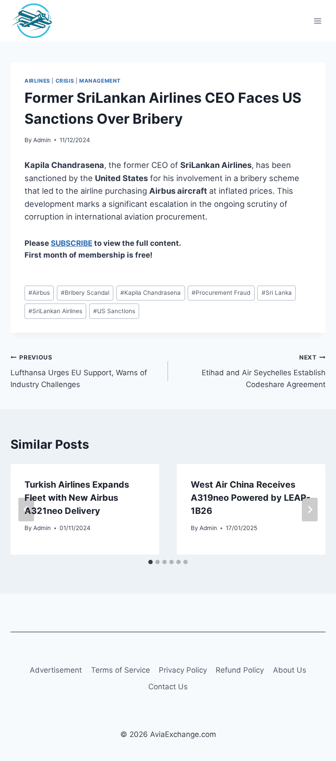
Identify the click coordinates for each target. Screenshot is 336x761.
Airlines (37, 80)
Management (100, 80)
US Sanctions (114, 310)
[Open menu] (317, 21)
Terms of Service (120, 670)
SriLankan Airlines (55, 310)
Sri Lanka (277, 292)
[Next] (310, 509)
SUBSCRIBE (71, 243)
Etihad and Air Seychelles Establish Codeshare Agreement (264, 371)
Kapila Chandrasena (150, 292)
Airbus (39, 292)
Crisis (65, 80)
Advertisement (56, 670)
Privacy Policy (183, 670)
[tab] (150, 562)
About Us (289, 670)
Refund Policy (240, 670)
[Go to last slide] (26, 509)
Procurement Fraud (221, 292)
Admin (42, 139)
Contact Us (168, 686)
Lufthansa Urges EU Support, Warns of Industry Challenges (78, 371)
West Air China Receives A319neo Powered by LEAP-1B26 (250, 497)
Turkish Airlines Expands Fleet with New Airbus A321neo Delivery (76, 497)
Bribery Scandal (85, 292)
